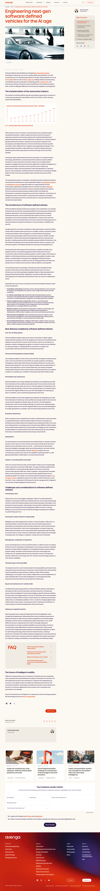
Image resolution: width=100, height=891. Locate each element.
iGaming (38, 855)
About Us (85, 846)
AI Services (8, 849)
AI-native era (30, 80)
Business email (11, 803)
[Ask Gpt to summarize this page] (77, 46)
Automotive (9, 62)
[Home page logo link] (9, 2)
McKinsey (50, 187)
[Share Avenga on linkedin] (6, 703)
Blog (12, 6)
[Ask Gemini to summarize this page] (81, 46)
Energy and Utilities (42, 852)
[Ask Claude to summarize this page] (84, 46)
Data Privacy (28, 816)
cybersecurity (44, 82)
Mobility (38, 866)
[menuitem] (84, 22)
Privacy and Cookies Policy (89, 885)
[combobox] (27, 808)
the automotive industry (42, 73)
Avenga (7, 6)
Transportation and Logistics (45, 874)
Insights (48, 2)
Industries (39, 2)
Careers (65, 2)
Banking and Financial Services (45, 849)
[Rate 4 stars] (52, 721)
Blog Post (9, 765)
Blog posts (70, 846)
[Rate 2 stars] (46, 721)
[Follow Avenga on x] (45, 880)
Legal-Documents (50, 885)
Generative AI (46, 182)
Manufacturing (41, 860)
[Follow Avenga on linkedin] (37, 880)
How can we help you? (59, 797)
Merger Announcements (75, 885)
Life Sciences (40, 857)
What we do (29, 2)
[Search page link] (83, 2)
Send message (50, 825)
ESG (83, 859)
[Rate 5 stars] (55, 721)
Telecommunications (42, 872)
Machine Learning (15, 184)
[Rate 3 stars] (49, 721)
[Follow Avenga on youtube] (49, 880)
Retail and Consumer (42, 869)
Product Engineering (20, 777)
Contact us (90, 2)
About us (56, 2)
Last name (32, 797)
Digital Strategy (10, 855)
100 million (10, 80)
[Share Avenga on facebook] (10, 703)
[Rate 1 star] (44, 721)
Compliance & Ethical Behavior (87, 855)
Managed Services (50, 777)
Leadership (85, 849)
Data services (9, 852)
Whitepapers (71, 852)
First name (10, 797)
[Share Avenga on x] (14, 703)
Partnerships (86, 852)
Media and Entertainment (44, 863)
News (68, 855)
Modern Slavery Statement (62, 885)
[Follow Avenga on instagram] (41, 880)
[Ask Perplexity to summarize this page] (88, 46)
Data (70, 777)
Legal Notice (38, 816)
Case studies (71, 849)
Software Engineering (12, 846)
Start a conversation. (28, 696)
